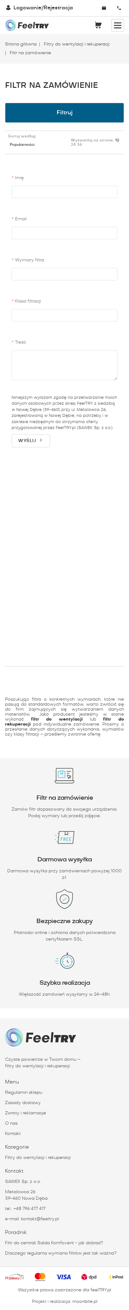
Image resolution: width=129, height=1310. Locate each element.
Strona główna (21, 44)
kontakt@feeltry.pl (40, 1219)
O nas (11, 1123)
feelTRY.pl (100, 1290)
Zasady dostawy (23, 1103)
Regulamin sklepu (23, 1092)
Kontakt (13, 1133)
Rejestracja (58, 8)
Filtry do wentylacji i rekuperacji (76, 44)
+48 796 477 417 (29, 1209)
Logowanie (27, 8)
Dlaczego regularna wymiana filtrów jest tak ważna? (60, 1253)
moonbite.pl (84, 1301)
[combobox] (86, 8)
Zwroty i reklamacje (25, 1113)
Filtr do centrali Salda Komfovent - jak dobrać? (54, 1243)
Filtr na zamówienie (29, 53)
